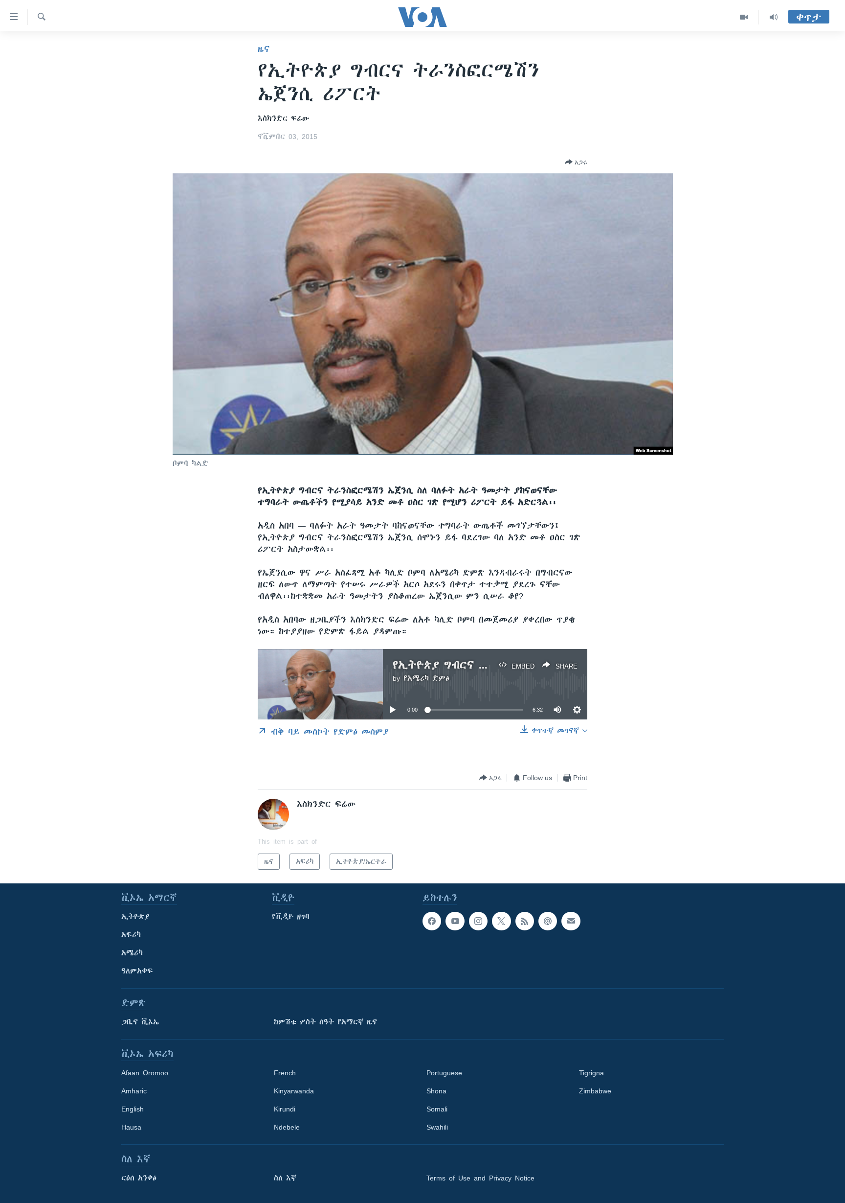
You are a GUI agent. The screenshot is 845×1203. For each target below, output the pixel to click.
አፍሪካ (131, 934)
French (285, 1072)
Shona (436, 1091)
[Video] (744, 17)
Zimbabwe (595, 1091)
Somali (436, 1109)
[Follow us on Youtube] (454, 921)
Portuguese (444, 1072)
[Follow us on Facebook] (431, 921)
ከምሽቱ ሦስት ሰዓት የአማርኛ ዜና (325, 1022)
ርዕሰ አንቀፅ (138, 1178)
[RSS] (524, 921)
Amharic (134, 1091)
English (132, 1109)
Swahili (437, 1127)
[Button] (576, 162)
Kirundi (284, 1109)
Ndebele (287, 1127)
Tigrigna (591, 1072)
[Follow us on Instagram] (478, 921)
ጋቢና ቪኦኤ (140, 1022)
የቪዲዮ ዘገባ (291, 916)
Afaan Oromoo (144, 1072)
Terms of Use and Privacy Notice (480, 1178)
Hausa (131, 1127)
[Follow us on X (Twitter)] (501, 921)
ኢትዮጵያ (135, 916)
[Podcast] (547, 921)
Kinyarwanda (294, 1091)
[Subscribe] (570, 921)
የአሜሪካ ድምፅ (426, 678)
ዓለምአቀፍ (137, 971)
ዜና (264, 49)
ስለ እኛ (285, 1178)
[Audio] (773, 17)
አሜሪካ (132, 953)
